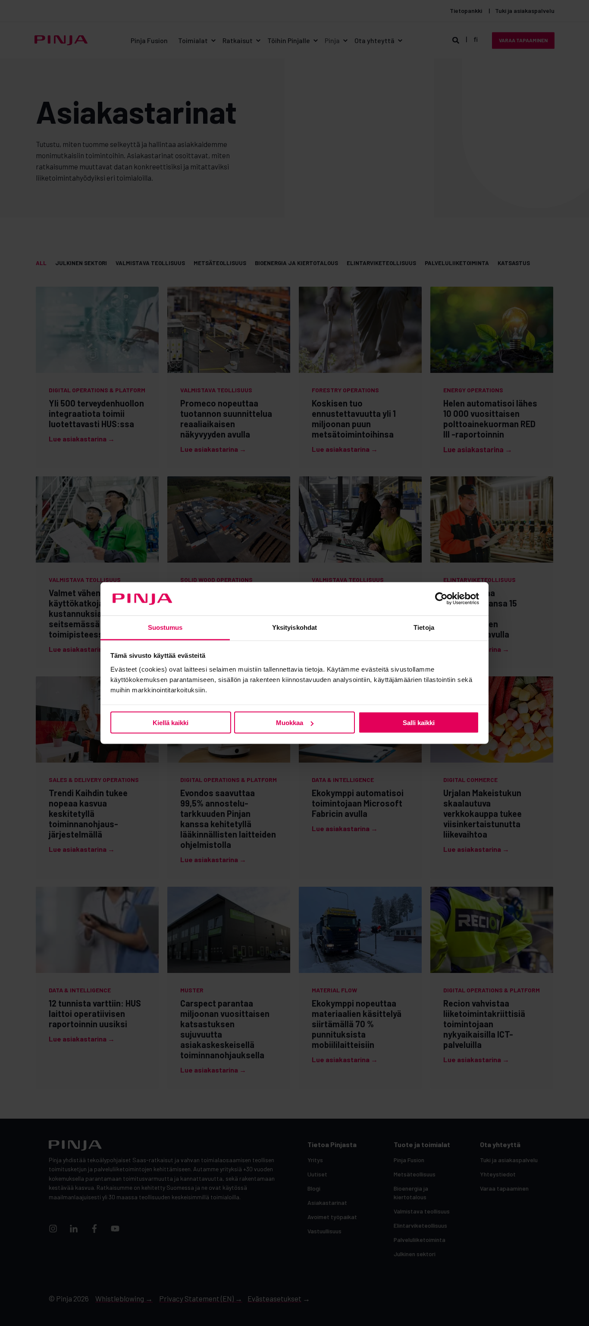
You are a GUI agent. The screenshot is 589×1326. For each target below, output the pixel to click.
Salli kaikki (419, 722)
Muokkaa (289, 722)
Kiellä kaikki (170, 722)
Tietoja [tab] (424, 627)
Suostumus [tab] (165, 627)
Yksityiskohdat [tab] (294, 627)
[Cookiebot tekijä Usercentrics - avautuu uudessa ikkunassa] (441, 598)
